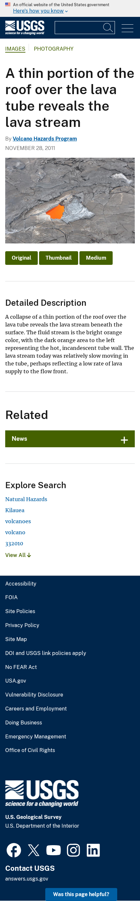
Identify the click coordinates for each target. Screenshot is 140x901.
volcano (15, 532)
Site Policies (20, 611)
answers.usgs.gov (26, 879)
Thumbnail (59, 258)
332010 (14, 543)
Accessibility (20, 584)
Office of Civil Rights (30, 750)
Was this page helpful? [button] (81, 894)
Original (21, 258)
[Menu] (127, 28)
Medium (96, 258)
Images (15, 49)
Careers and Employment (36, 709)
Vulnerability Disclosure (34, 695)
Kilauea (14, 510)
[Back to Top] (116, 877)
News (19, 438)
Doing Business (23, 723)
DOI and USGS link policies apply (45, 653)
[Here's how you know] (70, 8)
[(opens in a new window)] (13, 849)
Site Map (16, 639)
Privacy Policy (22, 625)
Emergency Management (35, 737)
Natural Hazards (26, 499)
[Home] (24, 33)
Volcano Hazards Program (45, 139)
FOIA (11, 597)
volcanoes (18, 521)
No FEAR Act (21, 667)
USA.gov (15, 681)
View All (16, 555)
